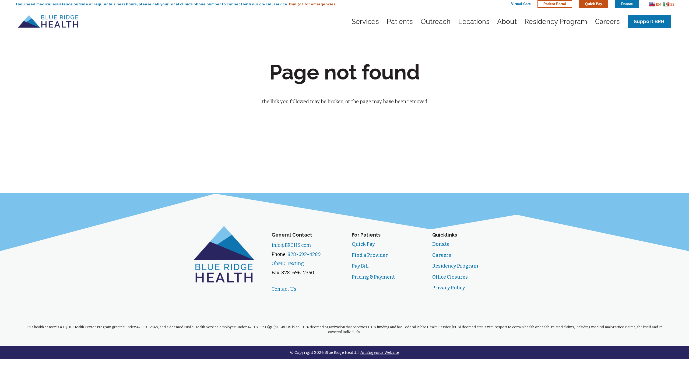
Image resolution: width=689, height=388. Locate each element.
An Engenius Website (379, 352)
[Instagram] (296, 301)
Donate (440, 244)
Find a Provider (370, 255)
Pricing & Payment (373, 277)
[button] (655, 4)
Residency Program (455, 266)
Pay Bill (360, 266)
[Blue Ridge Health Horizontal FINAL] (48, 21)
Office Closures (450, 277)
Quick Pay (363, 244)
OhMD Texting (288, 263)
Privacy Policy (448, 288)
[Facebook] (279, 301)
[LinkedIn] (314, 301)
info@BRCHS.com (291, 245)
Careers (441, 255)
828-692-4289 (304, 254)
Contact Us (284, 289)
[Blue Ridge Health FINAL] (224, 253)
